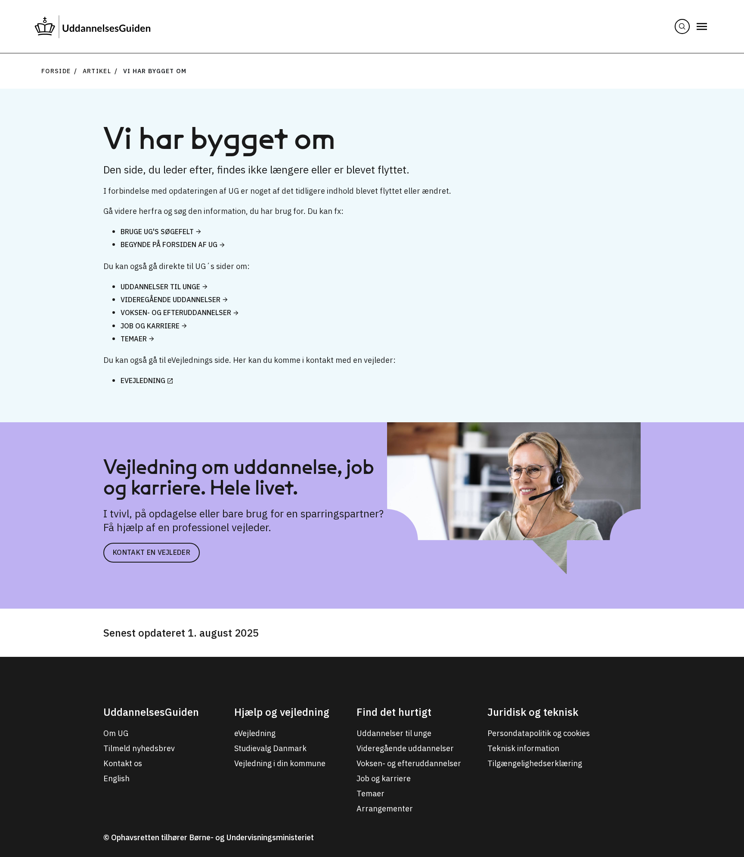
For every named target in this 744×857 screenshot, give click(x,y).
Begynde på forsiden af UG (169, 244)
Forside (56, 71)
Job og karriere (150, 326)
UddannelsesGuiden (151, 712)
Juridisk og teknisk (532, 712)
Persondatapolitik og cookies (538, 733)
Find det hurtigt (393, 712)
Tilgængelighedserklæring (534, 763)
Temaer (134, 338)
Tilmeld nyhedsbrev (139, 748)
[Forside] (92, 26)
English (116, 778)
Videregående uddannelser (170, 299)
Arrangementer (384, 809)
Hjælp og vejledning (281, 712)
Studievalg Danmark (270, 748)
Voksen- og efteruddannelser (176, 312)
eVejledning (143, 380)
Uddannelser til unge (160, 286)
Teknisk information (523, 748)
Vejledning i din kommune (280, 763)
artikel (97, 71)
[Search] (682, 26)
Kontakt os (122, 763)
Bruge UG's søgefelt (157, 231)
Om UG (115, 733)
